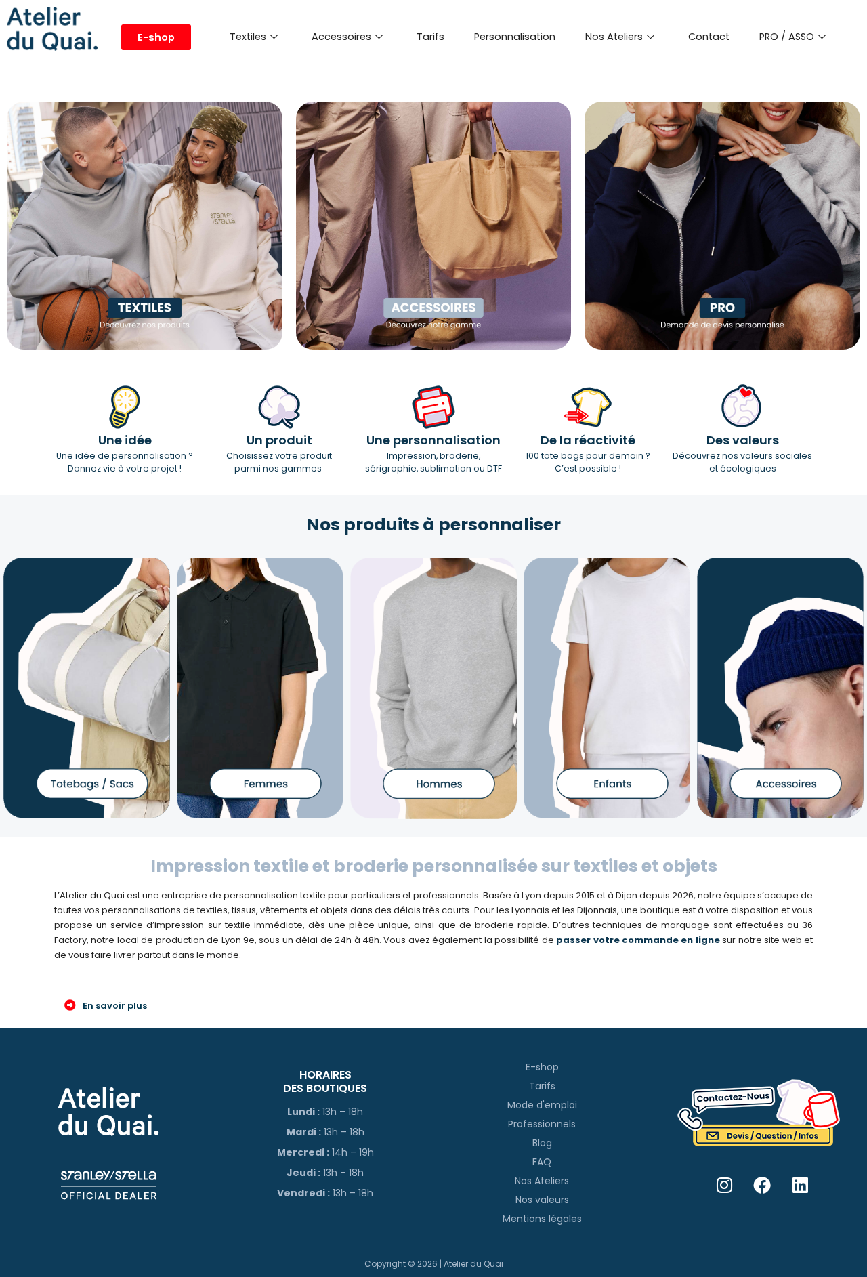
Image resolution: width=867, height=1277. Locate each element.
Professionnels (542, 1124)
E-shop (542, 1067)
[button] (433, 1005)
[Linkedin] (800, 1185)
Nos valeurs (542, 1200)
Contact (708, 36)
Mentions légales (542, 1219)
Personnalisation (514, 36)
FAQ (541, 1162)
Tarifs (430, 36)
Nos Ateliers (614, 36)
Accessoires (341, 36)
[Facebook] (762, 1185)
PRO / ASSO (786, 36)
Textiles (248, 36)
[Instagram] (724, 1185)
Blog (542, 1143)
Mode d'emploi (542, 1105)
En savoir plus (115, 1005)
